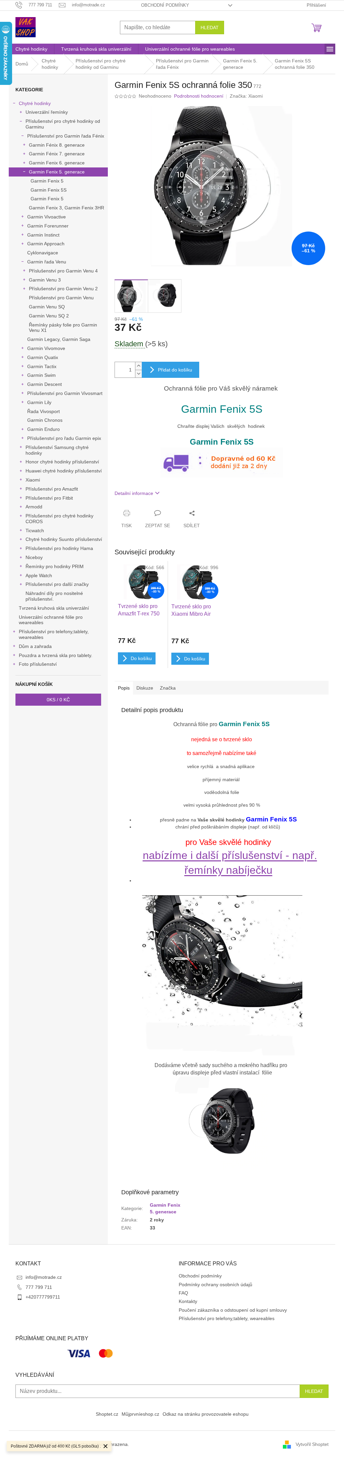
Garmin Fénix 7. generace (57, 153)
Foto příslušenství (38, 664)
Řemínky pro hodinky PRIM (55, 566)
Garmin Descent (44, 384)
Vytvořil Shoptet (312, 1444)
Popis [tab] (124, 688)
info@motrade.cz (44, 1277)
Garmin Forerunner (48, 226)
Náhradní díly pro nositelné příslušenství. (54, 596)
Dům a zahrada (35, 646)
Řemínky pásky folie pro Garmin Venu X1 (63, 327)
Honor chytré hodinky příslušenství (62, 461)
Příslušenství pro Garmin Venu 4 (63, 270)
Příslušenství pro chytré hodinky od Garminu (63, 124)
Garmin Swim (41, 375)
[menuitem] (31, 49)
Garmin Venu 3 (45, 280)
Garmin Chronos (44, 420)
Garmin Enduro (43, 429)
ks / (58, 699)
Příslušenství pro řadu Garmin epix (64, 438)
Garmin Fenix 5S (49, 190)
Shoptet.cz (107, 1414)
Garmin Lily (39, 402)
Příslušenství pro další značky (57, 584)
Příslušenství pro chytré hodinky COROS (59, 518)
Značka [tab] (168, 688)
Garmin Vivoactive (46, 216)
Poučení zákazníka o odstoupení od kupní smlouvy (233, 1310)
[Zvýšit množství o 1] (138, 366)
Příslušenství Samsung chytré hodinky (57, 450)
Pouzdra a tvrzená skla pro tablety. (55, 655)
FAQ (183, 1293)
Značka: (246, 96)
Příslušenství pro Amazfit (52, 489)
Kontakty (188, 1301)
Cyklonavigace (42, 252)
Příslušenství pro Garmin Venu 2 (63, 288)
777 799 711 (39, 1287)
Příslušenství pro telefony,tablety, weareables (54, 634)
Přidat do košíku (175, 369)
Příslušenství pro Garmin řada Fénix (65, 136)
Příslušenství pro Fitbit (49, 498)
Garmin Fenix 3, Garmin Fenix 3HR (66, 207)
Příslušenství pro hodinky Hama (59, 548)
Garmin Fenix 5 (47, 181)
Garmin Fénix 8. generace (57, 145)
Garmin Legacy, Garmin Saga (58, 339)
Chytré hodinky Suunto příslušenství (64, 539)
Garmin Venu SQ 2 (49, 315)
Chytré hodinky (35, 103)
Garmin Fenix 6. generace (57, 162)
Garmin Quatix (42, 357)
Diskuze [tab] (144, 688)
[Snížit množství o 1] (138, 374)
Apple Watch (39, 575)
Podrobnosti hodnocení (198, 96)
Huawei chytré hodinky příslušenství (64, 470)
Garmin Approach (45, 243)
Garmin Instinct (43, 235)
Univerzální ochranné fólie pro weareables (51, 619)
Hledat (210, 27)
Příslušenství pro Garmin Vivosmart (64, 393)
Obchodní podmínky (165, 5)
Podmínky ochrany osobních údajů (215, 1284)
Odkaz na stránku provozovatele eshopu (206, 1414)
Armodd (34, 506)
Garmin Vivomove (46, 348)
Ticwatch (35, 530)
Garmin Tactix (41, 366)
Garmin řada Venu (46, 261)
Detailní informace (134, 493)
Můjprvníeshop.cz (140, 1414)
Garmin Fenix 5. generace (57, 171)
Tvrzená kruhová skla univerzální (54, 608)
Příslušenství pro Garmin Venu (61, 297)
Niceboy (34, 557)
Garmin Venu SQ (47, 306)
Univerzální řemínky (47, 112)
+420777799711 (43, 1297)
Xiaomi (33, 480)
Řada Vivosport (43, 411)
